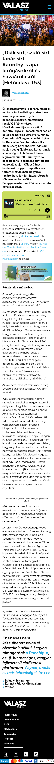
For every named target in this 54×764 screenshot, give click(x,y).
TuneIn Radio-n (16, 247)
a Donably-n (37, 653)
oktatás (8, 686)
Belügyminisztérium (16, 680)
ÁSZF (6, 724)
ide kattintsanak (30, 236)
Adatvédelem (11, 719)
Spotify (25, 243)
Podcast (22, 100)
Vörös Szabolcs (20, 93)
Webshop (9, 743)
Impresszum (11, 714)
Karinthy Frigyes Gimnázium (21, 683)
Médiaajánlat (11, 729)
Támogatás (10, 734)
